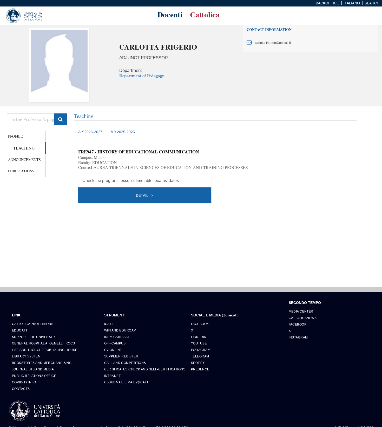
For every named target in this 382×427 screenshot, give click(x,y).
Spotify (198, 362)
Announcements (24, 159)
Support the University (34, 336)
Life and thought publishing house (44, 349)
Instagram (200, 349)
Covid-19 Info (24, 382)
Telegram (200, 356)
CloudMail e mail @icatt (126, 382)
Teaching (24, 148)
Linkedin (199, 336)
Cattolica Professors (33, 324)
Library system (26, 356)
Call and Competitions (125, 362)
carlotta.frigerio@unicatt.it (273, 42)
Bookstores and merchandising (41, 362)
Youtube (199, 343)
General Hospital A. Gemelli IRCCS (43, 343)
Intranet (112, 375)
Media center (301, 311)
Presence (200, 369)
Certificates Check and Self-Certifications (144, 369)
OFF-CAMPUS (115, 343)
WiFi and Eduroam (120, 330)
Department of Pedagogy (141, 75)
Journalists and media (33, 369)
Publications (21, 170)
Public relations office (34, 375)
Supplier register (121, 356)
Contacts (21, 388)
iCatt (108, 324)
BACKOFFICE (327, 3)
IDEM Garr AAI (116, 336)
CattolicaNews (303, 318)
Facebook (200, 324)
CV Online (113, 349)
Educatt (19, 330)
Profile (15, 136)
